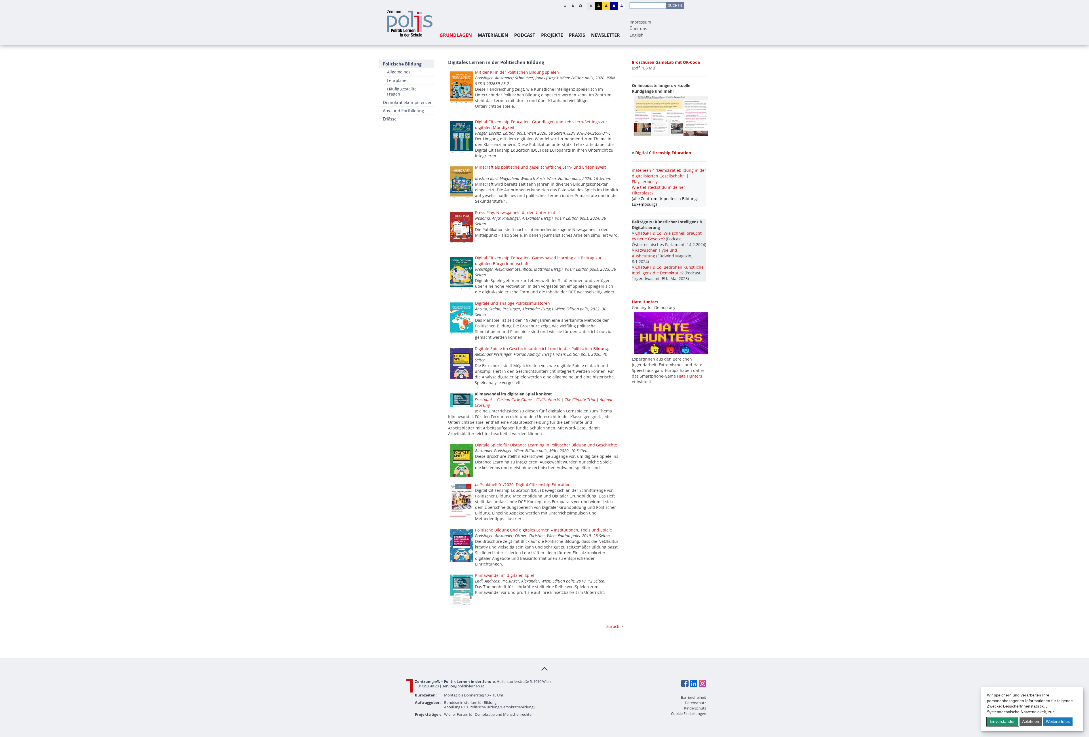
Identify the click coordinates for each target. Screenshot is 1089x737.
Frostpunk (484, 399)
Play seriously (645, 181)
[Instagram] (702, 683)
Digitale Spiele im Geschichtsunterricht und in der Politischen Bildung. (542, 348)
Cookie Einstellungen (688, 713)
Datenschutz (695, 702)
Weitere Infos (1058, 721)
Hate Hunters (689, 376)
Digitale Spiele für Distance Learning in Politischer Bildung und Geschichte (546, 445)
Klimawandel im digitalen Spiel (504, 575)
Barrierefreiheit (693, 697)
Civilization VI (549, 399)
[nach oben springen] (544, 668)
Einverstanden (1003, 721)
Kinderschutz (695, 708)
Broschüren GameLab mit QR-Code (666, 62)
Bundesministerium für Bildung (470, 702)
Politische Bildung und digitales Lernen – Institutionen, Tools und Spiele (543, 530)
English (636, 35)
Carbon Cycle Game (514, 399)
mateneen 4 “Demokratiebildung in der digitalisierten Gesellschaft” (669, 173)
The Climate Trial (580, 399)
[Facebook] (685, 683)
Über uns (638, 28)
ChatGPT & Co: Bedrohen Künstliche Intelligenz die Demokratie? (668, 270)
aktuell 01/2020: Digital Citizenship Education (523, 484)
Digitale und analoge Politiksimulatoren (512, 303)
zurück (612, 626)
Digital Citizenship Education (663, 152)
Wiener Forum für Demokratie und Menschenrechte (487, 714)
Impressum (640, 22)
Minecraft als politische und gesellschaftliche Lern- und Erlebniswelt (540, 167)
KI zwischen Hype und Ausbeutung (654, 253)
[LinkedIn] (693, 683)
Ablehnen (1030, 721)
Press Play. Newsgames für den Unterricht (515, 212)
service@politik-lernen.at (463, 686)
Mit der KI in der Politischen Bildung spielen (517, 72)
